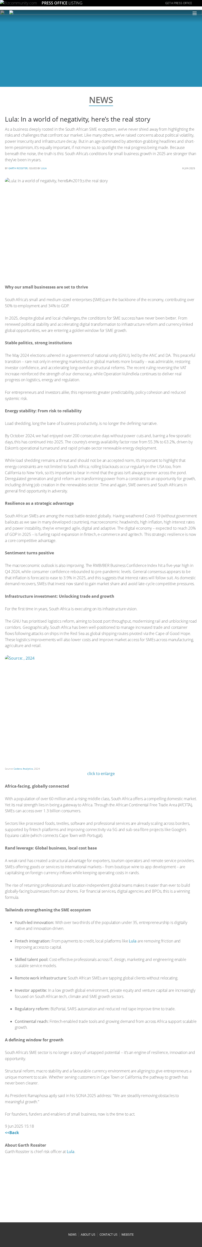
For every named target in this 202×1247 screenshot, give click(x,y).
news (72, 1234)
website (127, 1234)
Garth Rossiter (18, 168)
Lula (44, 168)
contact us (109, 1234)
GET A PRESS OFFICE (178, 3)
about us (88, 1234)
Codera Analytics (23, 768)
